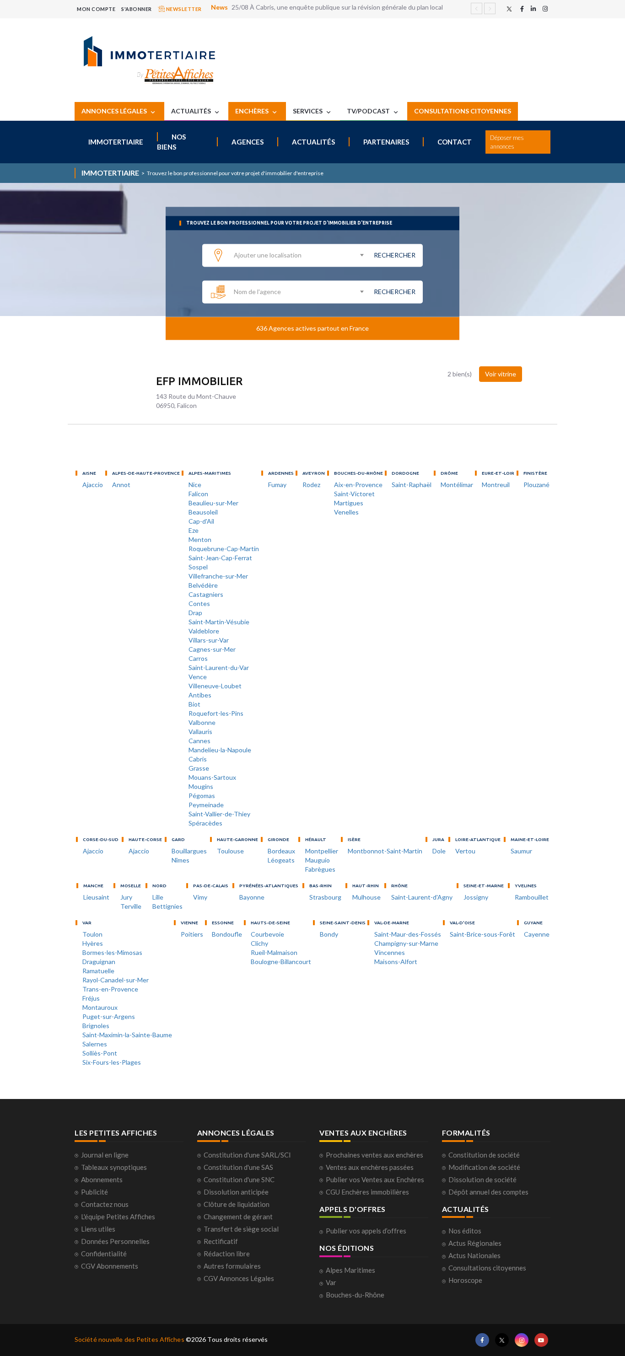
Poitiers (192, 934)
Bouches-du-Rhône (355, 1295)
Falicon (198, 494)
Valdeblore (204, 631)
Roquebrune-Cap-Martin (224, 548)
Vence (198, 677)
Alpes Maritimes (350, 1270)
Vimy (200, 897)
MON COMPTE (96, 9)
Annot (121, 484)
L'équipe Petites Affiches (118, 1216)
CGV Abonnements (109, 1266)
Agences (248, 142)
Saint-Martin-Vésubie (219, 622)
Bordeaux (281, 851)
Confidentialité (104, 1253)
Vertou (465, 851)
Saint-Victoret (354, 494)
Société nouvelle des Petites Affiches (129, 1339)
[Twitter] (509, 9)
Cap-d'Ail (201, 521)
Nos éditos (464, 1231)
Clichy (259, 943)
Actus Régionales (474, 1243)
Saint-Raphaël (411, 484)
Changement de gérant (238, 1216)
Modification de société (484, 1167)
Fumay (277, 484)
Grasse (199, 768)
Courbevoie (267, 934)
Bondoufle (227, 934)
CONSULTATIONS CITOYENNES (462, 111)
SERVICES (308, 111)
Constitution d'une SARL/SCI (247, 1155)
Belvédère (203, 585)
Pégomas (202, 795)
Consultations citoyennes (487, 1268)
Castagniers (206, 594)
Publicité (94, 1192)
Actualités (313, 142)
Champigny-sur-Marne (406, 943)
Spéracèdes (205, 823)
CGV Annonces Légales (239, 1278)
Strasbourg (325, 897)
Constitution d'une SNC (239, 1179)
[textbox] (298, 255)
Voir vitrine (500, 374)
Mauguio (317, 860)
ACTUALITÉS (191, 111)
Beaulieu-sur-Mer (213, 503)
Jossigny (475, 897)
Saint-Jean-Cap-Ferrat (220, 558)
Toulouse (230, 851)
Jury (126, 897)
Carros (198, 658)
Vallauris (200, 731)
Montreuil (496, 484)
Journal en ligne (105, 1155)
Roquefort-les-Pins (216, 713)
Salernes (94, 1044)
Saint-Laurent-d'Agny (422, 897)
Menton (200, 539)
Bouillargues (189, 851)
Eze (194, 530)
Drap (195, 612)
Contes (199, 603)
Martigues (348, 503)
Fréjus (91, 998)
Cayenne (537, 934)
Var (331, 1282)
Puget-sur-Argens (108, 1016)
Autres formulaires (232, 1266)
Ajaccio (92, 484)
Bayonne (251, 897)
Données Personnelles (115, 1241)
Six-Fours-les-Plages (111, 1062)
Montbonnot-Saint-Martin (385, 851)
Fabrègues (320, 869)
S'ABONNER (136, 9)
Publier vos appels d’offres (366, 1231)
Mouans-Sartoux (212, 777)
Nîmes (180, 860)
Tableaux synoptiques (114, 1167)
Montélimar (457, 484)
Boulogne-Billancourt (281, 961)
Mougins (201, 786)
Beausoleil (203, 512)
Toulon (92, 934)
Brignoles (95, 1025)
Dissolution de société (482, 1179)
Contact (454, 142)
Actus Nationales (474, 1255)
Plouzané (536, 484)
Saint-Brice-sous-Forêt (482, 934)
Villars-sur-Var (209, 640)
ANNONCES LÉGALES (114, 111)
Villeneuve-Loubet (215, 686)
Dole (439, 851)
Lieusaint (96, 897)
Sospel (198, 567)
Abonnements (102, 1179)
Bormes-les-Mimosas (112, 952)
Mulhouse (366, 897)
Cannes (199, 741)
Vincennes (389, 952)
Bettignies (167, 906)
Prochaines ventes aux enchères (374, 1155)
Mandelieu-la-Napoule (220, 750)
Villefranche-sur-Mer (218, 576)
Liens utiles (98, 1229)
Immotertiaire (115, 142)
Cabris (198, 759)
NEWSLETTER (183, 9)
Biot (194, 704)
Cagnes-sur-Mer (212, 649)
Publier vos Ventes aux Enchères (375, 1179)
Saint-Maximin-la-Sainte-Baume (127, 1035)
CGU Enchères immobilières (367, 1192)
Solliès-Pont (99, 1053)
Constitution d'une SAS (238, 1167)
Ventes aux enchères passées (370, 1167)
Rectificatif (221, 1241)
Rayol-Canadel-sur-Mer (115, 980)
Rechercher (394, 255)
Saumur (521, 851)
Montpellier (321, 851)
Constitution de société (484, 1155)
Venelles (346, 512)
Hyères (92, 943)
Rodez (311, 484)
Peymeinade (206, 805)
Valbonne (202, 722)
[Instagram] (545, 9)
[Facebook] (522, 9)
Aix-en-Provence (358, 484)
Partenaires (386, 142)
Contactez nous (105, 1204)
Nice (195, 484)
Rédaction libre (227, 1253)
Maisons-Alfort (395, 961)
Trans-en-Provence (110, 989)
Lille (157, 897)
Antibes (200, 695)
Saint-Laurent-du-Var (219, 667)
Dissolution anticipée (236, 1192)
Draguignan (98, 961)
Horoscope (465, 1280)
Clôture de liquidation (236, 1204)
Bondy (329, 934)
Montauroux (100, 1007)
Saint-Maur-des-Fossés (407, 934)
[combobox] (298, 254)
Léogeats (281, 860)
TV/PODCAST (369, 111)
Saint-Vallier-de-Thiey (219, 814)
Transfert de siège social (241, 1229)
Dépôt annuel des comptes (488, 1192)
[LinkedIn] (533, 9)
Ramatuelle (98, 971)
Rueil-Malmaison (274, 952)
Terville (130, 906)
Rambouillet (532, 897)
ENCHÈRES (252, 111)
